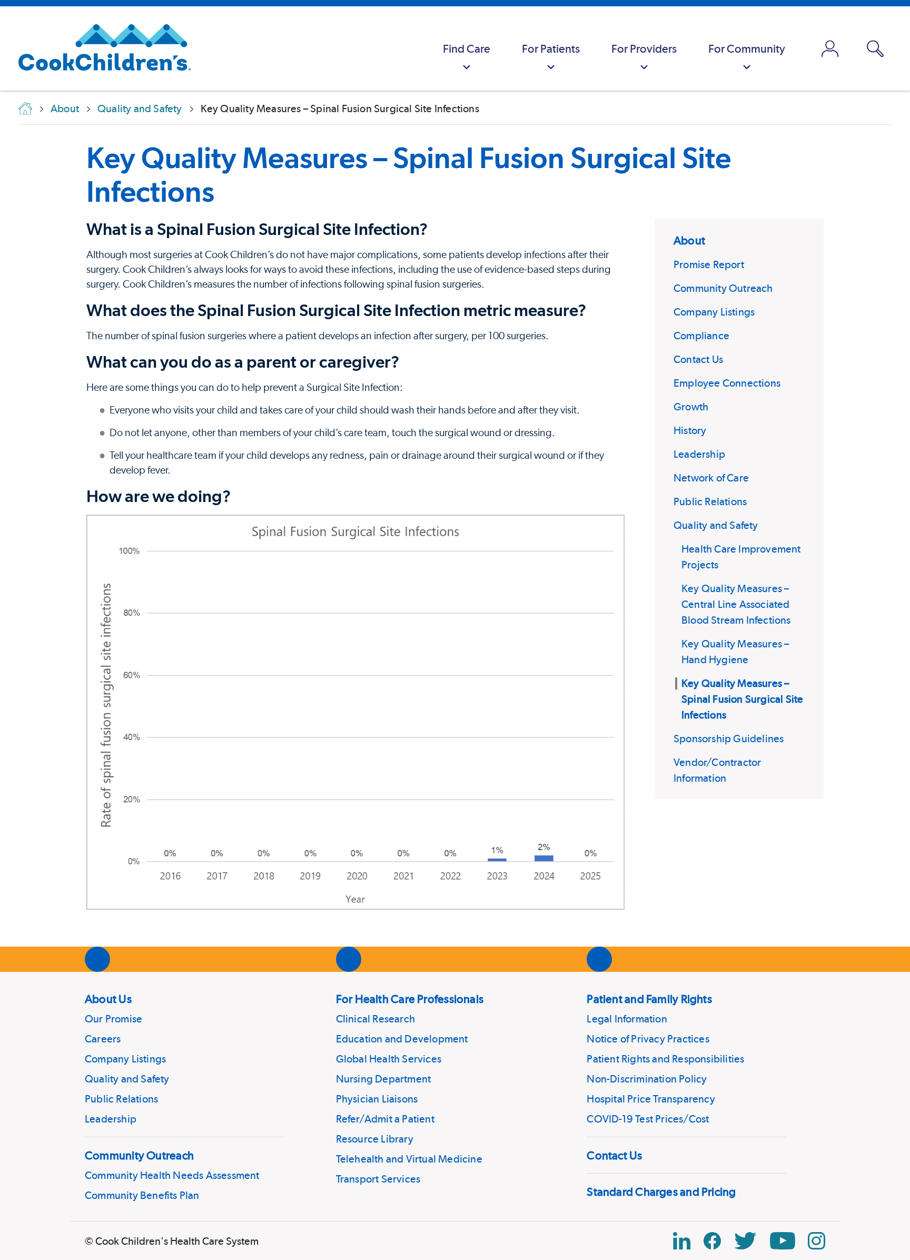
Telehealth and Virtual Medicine (409, 1159)
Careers (103, 1038)
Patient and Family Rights (649, 999)
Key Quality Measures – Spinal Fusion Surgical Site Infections (408, 174)
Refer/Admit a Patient (385, 1119)
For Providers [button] (644, 48)
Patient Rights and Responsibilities (665, 1058)
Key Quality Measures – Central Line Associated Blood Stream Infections (736, 604)
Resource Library (374, 1139)
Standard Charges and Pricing (661, 1191)
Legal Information (627, 1018)
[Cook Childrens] (99, 48)
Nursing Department (383, 1078)
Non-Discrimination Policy (647, 1078)
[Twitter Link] (745, 1240)
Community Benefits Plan (142, 1195)
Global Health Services (388, 1058)
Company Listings (714, 312)
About (689, 240)
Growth (691, 406)
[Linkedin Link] (681, 1240)
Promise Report (709, 264)
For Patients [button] (551, 48)
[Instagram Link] (816, 1240)
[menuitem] (466, 48)
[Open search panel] (875, 48)
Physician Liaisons (377, 1098)
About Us (108, 999)
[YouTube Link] (782, 1240)
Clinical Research (375, 1018)
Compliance (701, 335)
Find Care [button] (466, 48)
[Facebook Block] (712, 1240)
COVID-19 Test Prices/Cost (648, 1119)
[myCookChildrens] (830, 48)
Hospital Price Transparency (651, 1098)
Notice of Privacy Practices (648, 1038)
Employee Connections (727, 383)
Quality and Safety (716, 525)
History (690, 430)
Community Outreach (723, 288)
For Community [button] (746, 48)
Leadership (699, 454)
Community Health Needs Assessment (172, 1175)
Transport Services (378, 1179)
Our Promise (113, 1018)
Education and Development (402, 1038)
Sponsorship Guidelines (729, 738)
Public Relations (710, 501)
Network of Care (711, 477)
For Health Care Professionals (409, 999)
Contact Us (698, 359)
